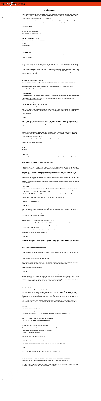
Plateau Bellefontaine (55, 378)
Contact (78, 374)
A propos (78, 372)
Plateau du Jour (54, 372)
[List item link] (25, 395)
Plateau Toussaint (54, 380)
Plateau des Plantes (55, 376)
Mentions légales (80, 376)
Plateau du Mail (54, 374)
